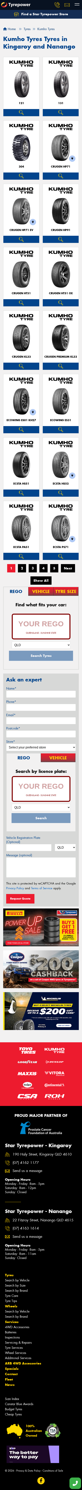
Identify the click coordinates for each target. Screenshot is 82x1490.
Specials (12, 1368)
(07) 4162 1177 (26, 1162)
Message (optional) (19, 855)
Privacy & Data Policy (28, 1470)
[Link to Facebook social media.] (41, 1480)
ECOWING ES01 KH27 (21, 420)
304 (21, 166)
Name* (11, 688)
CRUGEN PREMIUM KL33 (60, 356)
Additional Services (18, 1358)
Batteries (10, 1332)
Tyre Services (14, 1348)
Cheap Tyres (13, 1414)
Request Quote (20, 898)
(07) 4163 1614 (26, 1228)
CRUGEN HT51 (21, 293)
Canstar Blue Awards (19, 1404)
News (10, 1385)
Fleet (9, 1379)
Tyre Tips (11, 1301)
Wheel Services (15, 1353)
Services (12, 1322)
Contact (11, 1374)
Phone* (11, 702)
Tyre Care (11, 1296)
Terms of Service (41, 888)
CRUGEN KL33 (21, 356)
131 (60, 103)
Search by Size (15, 1285)
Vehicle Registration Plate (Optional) (23, 840)
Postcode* (13, 728)
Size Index (12, 1399)
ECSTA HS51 (21, 483)
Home (11, 29)
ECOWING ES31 (60, 420)
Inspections (12, 1337)
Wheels (11, 1306)
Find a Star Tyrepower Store (44, 14)
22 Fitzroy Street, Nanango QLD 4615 (43, 1220)
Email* (11, 715)
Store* (10, 742)
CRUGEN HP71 (60, 166)
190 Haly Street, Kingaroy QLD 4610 (42, 1154)
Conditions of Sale (53, 1470)
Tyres (9, 1275)
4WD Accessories (17, 1327)
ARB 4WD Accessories (23, 1363)
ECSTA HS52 (61, 483)
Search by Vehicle (17, 1280)
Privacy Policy (15, 888)
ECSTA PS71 (61, 547)
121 (21, 103)
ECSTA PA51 (21, 547)
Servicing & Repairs (18, 1343)
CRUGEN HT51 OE (61, 293)
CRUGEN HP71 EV (21, 230)
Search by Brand (16, 1291)
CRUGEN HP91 (60, 230)
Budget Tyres (13, 1409)
